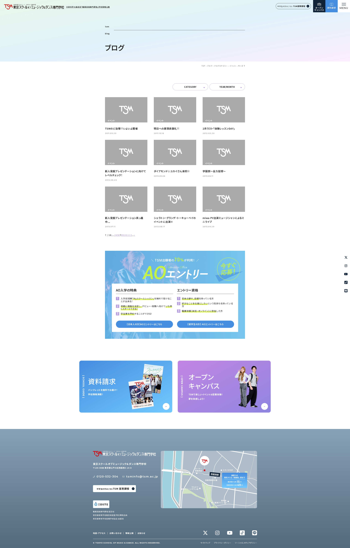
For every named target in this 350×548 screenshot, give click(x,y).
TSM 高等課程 (113, 488)
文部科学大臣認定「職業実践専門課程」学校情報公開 (88, 7)
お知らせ (141, 533)
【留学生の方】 (205, 324)
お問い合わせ (116, 533)
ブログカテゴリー (221, 66)
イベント (233, 66)
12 (130, 235)
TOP (203, 66)
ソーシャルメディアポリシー (246, 543)
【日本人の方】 (144, 324)
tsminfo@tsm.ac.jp (142, 476)
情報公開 (129, 533)
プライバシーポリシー (222, 543)
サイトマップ (205, 543)
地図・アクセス (99, 533)
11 (127, 235)
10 (125, 235)
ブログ (209, 66)
